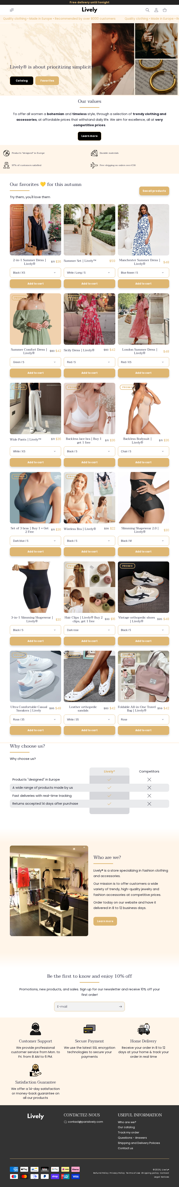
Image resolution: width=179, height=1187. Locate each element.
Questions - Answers (132, 1138)
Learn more (89, 136)
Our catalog (126, 1127)
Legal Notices (161, 1177)
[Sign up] (120, 1006)
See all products (154, 191)
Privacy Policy (117, 1173)
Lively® (165, 1169)
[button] (11, 10)
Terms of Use (133, 1173)
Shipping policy (150, 1173)
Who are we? (127, 1122)
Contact (164, 1173)
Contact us (125, 1148)
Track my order (128, 1132)
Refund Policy (101, 1173)
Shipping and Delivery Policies (139, 1143)
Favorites (47, 80)
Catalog (22, 80)
